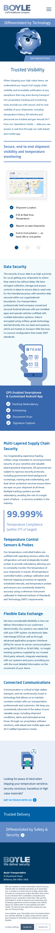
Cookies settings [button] (12, 927)
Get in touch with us (18, 800)
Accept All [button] (27, 927)
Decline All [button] (43, 927)
